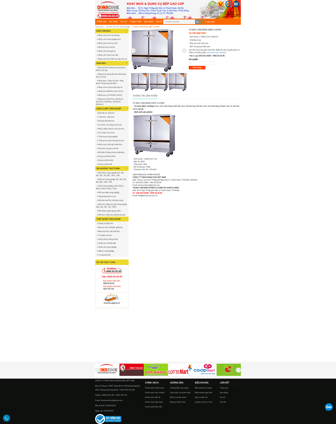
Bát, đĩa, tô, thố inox (106, 113)
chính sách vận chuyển (215, 52)
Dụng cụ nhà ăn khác (107, 156)
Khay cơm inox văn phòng (108, 35)
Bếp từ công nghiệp (106, 251)
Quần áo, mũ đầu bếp (107, 243)
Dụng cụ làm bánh (105, 160)
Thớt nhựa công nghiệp (107, 137)
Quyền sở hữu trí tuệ (203, 402)
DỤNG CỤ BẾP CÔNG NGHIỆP (108, 109)
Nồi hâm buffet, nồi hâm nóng (110, 200)
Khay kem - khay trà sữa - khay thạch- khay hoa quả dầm (110, 82)
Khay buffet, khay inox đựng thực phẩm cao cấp (111, 69)
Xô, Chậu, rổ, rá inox (106, 133)
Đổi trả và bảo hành (178, 397)
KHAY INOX (101, 63)
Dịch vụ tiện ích (201, 397)
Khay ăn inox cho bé (106, 47)
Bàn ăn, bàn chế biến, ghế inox (110, 227)
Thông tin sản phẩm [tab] (145, 95)
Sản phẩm (224, 392)
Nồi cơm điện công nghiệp (108, 192)
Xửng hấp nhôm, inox (107, 196)
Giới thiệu (113, 22)
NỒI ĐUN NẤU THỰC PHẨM (108, 168)
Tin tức (222, 397)
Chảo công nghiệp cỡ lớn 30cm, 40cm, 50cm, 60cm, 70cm (110, 187)
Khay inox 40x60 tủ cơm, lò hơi (110, 91)
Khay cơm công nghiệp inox (109, 39)
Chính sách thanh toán (154, 388)
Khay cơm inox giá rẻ (106, 51)
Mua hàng (197, 67)
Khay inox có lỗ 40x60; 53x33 (110, 95)
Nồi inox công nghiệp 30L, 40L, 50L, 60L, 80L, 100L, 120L (111, 180)
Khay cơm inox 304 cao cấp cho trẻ (112, 59)
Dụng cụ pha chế (105, 164)
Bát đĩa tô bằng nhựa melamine (111, 152)
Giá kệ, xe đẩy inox (105, 223)
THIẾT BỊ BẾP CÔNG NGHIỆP (108, 219)
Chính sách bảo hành (154, 402)
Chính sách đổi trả (152, 397)
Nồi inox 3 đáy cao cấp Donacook (111, 215)
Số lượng (193, 59)
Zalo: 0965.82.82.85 (112, 276)
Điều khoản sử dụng (203, 388)
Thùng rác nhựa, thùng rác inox (111, 140)
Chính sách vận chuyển (155, 392)
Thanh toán (135, 22)
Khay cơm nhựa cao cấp (108, 55)
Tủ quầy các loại (105, 235)
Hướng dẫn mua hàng (179, 388)
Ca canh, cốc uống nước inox (110, 125)
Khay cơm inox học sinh (108, 43)
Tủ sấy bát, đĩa (104, 255)
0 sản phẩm (210, 22)
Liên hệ (159, 22)
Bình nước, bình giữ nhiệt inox (110, 144)
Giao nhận (148, 22)
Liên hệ (223, 402)
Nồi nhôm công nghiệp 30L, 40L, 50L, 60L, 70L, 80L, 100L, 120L (110, 174)
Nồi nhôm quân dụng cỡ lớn (109, 211)
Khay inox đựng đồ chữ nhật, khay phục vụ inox (111, 75)
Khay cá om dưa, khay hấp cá (110, 87)
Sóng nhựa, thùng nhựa (108, 239)
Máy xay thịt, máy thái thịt (109, 231)
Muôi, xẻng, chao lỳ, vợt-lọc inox (111, 129)
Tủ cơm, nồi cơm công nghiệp (118, 27)
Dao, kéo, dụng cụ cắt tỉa (108, 148)
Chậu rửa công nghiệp (107, 247)
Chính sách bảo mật (153, 407)
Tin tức (123, 22)
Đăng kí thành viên (178, 402)
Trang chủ (101, 22)
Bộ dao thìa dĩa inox (106, 121)
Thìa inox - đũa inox (106, 117)
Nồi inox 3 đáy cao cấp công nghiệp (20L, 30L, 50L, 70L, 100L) (111, 205)
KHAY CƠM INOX (103, 31)
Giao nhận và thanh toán (180, 392)
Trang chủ (224, 388)
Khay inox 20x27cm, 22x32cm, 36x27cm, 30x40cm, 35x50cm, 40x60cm (109, 101)
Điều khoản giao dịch (203, 392)
